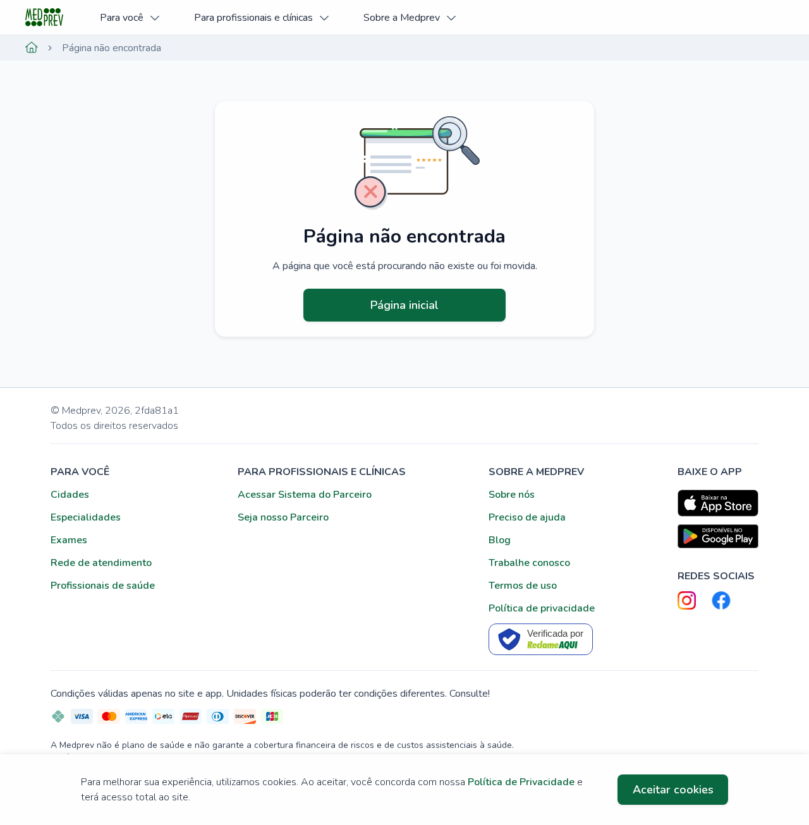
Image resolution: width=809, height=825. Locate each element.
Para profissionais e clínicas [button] (253, 18)
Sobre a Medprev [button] (401, 18)
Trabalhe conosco (529, 563)
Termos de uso (523, 586)
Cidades (70, 495)
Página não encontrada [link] (111, 48)
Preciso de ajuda (527, 517)
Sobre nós (512, 495)
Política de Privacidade (521, 782)
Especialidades (86, 517)
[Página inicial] (31, 48)
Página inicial (404, 305)
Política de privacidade (542, 608)
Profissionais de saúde (103, 586)
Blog (500, 540)
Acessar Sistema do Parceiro (305, 495)
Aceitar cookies (673, 789)
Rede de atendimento (101, 563)
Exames (69, 540)
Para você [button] (121, 18)
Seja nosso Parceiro (283, 517)
